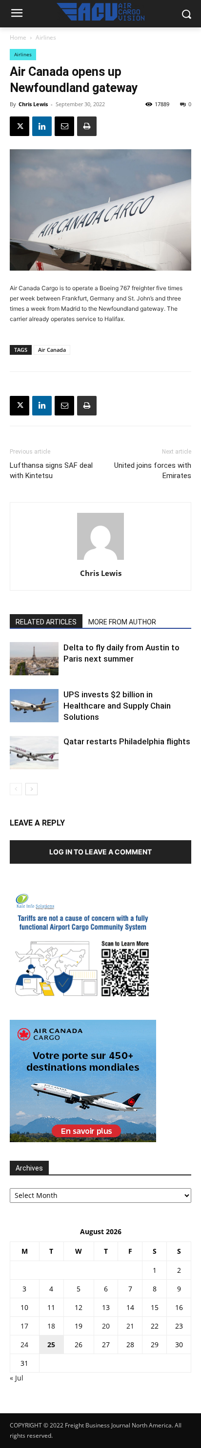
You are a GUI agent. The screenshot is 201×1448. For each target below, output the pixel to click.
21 (130, 1326)
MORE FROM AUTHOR (122, 622)
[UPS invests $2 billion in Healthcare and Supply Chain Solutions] (34, 706)
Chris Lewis (33, 104)
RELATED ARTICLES (46, 622)
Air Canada (52, 349)
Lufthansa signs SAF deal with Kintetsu (51, 470)
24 (24, 1344)
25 (51, 1344)
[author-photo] (100, 559)
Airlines (46, 37)
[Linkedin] (42, 126)
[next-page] (31, 789)
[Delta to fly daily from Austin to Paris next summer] (34, 659)
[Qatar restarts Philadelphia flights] (34, 753)
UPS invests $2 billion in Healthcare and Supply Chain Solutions (117, 706)
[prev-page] (16, 789)
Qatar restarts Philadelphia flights (126, 741)
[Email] (64, 126)
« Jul (16, 1377)
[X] (19, 126)
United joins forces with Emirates (152, 470)
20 (106, 1326)
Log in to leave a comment (100, 852)
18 (51, 1326)
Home (18, 37)
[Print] (87, 126)
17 (24, 1326)
